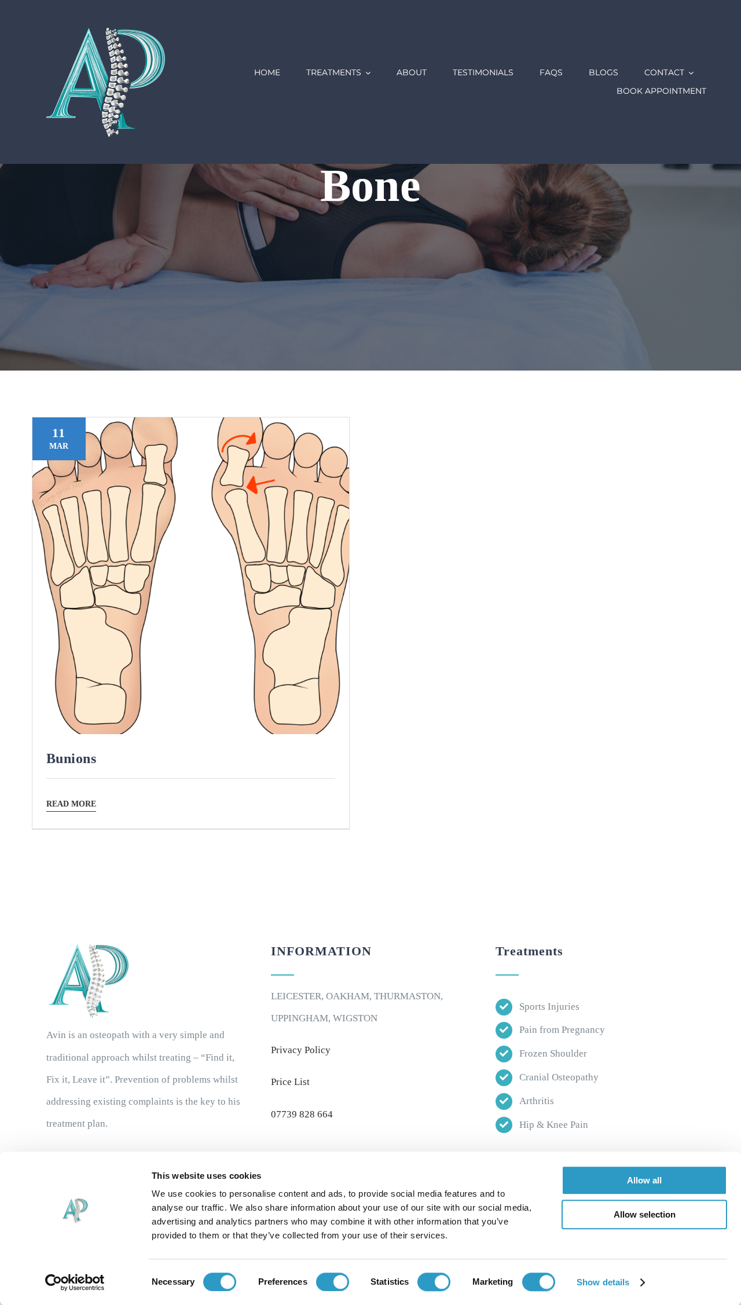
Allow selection (645, 1214)
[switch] (332, 1282)
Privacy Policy (301, 1049)
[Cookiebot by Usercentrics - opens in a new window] (75, 1282)
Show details (603, 1282)
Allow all (644, 1180)
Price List (290, 1081)
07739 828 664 (302, 1114)
